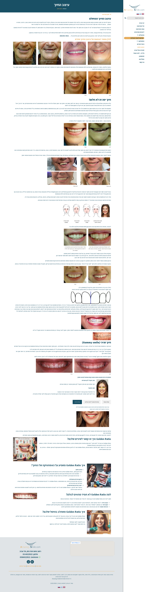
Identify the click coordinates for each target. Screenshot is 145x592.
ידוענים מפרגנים (139, 32)
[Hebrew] (140, 13)
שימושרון (141, 56)
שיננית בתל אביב (139, 50)
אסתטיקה (141, 41)
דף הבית (64, 8)
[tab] (106, 402)
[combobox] (135, 18)
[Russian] (138, 13)
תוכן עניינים (105, 14)
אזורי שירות (22, 566)
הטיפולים (141, 35)
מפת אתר (38, 566)
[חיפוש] (125, 18)
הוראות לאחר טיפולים (137, 38)
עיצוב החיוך (140, 47)
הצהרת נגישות (31, 566)
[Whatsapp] (32, 562)
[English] (143, 13)
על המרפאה (140, 26)
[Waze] (28, 562)
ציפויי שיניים (140, 44)
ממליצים (141, 59)
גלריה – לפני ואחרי (138, 53)
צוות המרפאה (140, 29)
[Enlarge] (109, 43)
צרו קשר (141, 62)
